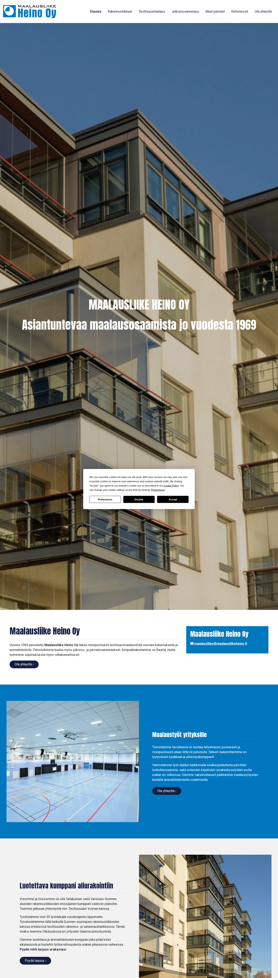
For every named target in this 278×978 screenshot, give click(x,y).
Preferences (105, 499)
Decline (139, 499)
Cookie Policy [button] (171, 485)
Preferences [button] (158, 490)
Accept (173, 499)
